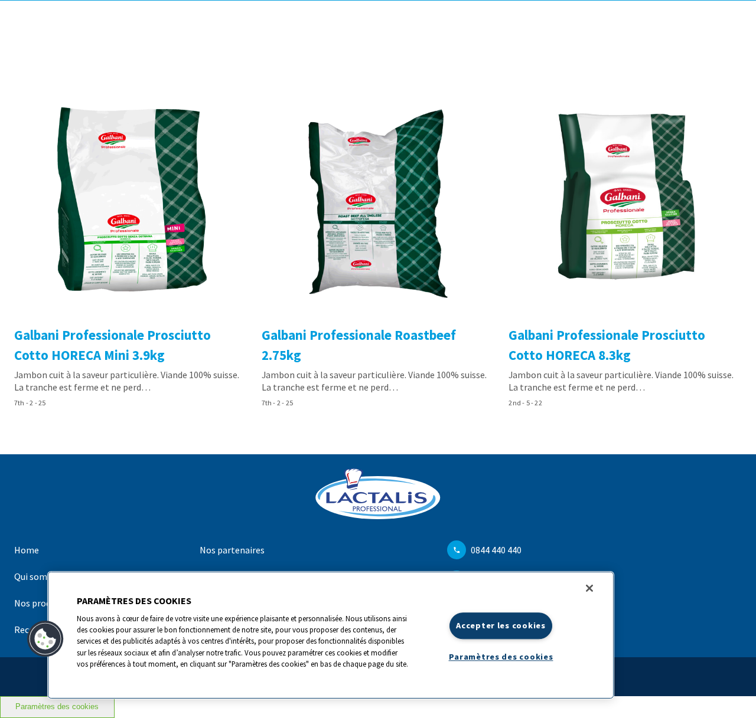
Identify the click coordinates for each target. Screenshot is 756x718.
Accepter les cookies (500, 625)
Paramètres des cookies (57, 707)
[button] (45, 639)
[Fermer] (589, 588)
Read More (130, 248)
